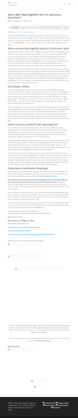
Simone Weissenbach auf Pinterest (19, 231)
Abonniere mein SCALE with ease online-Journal (23, 227)
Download (31, 32)
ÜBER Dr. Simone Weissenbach (17, 403)
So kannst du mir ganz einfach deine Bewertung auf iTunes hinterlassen (31, 234)
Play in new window (20, 32)
